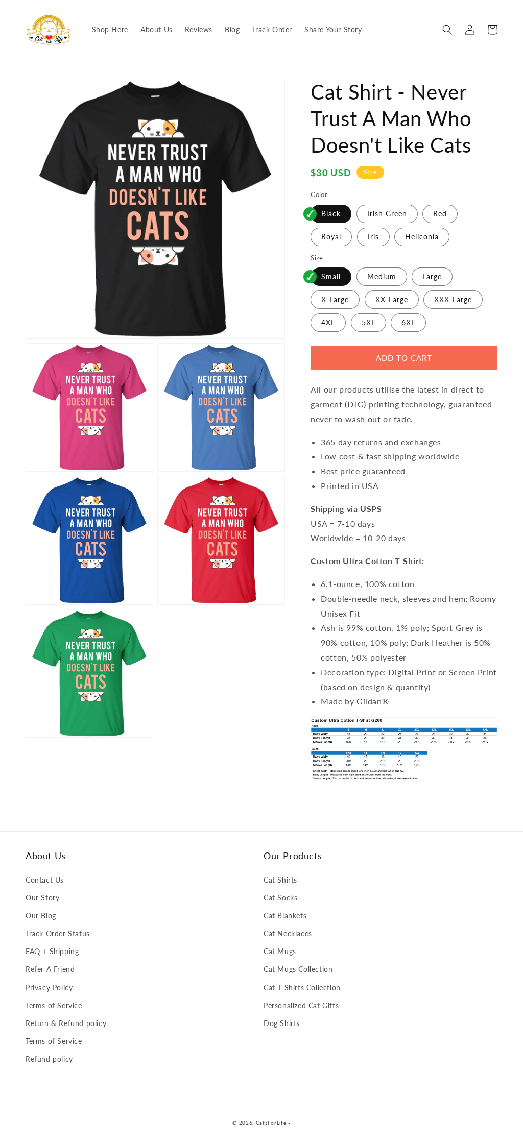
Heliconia (422, 236)
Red (440, 213)
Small (331, 276)
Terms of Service (54, 1005)
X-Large (335, 299)
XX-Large (391, 299)
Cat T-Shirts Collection (302, 987)
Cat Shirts (280, 879)
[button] (447, 29)
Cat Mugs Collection (298, 969)
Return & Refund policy (66, 1023)
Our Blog (41, 915)
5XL (368, 322)
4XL (328, 322)
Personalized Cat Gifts (301, 1005)
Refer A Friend (50, 969)
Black (331, 213)
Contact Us (45, 879)
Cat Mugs (280, 951)
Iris (373, 236)
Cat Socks (280, 897)
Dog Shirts (282, 1023)
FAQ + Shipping (52, 951)
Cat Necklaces (288, 933)
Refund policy (49, 1059)
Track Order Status (58, 933)
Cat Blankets (285, 915)
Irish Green (387, 213)
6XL (408, 322)
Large (432, 276)
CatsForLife (271, 1122)
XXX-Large (453, 299)
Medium (381, 276)
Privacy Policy (49, 987)
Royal (331, 236)
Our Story (42, 897)
